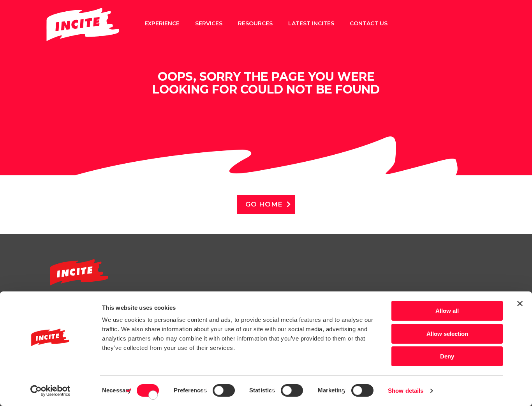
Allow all (447, 310)
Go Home (264, 204)
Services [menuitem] (208, 23)
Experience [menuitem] (162, 23)
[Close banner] (520, 303)
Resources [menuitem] (255, 23)
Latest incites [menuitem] (311, 23)
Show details (405, 390)
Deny (447, 356)
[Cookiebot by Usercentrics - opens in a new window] (50, 391)
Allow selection (447, 333)
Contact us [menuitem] (369, 23)
